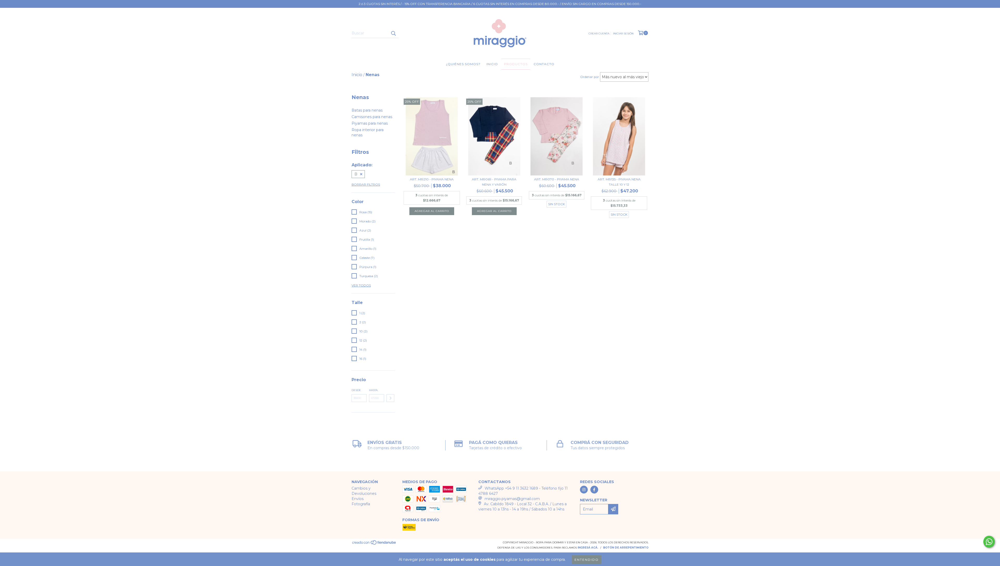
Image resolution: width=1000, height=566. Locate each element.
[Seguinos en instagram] (584, 490)
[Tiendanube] (374, 544)
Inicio (492, 64)
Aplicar (390, 398)
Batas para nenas (367, 110)
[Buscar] (393, 33)
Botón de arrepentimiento (625, 547)
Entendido (586, 560)
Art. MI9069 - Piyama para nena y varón (494, 181)
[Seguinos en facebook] (594, 490)
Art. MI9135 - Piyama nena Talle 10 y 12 (619, 181)
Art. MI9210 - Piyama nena (432, 179)
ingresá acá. (588, 547)
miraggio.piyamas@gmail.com (512, 498)
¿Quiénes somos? (463, 64)
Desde (356, 390)
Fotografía (361, 504)
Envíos (358, 498)
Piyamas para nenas (370, 123)
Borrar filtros (366, 184)
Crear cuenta (599, 33)
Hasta (373, 390)
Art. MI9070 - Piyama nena (556, 179)
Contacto (544, 64)
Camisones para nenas (372, 116)
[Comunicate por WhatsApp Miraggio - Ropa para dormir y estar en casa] (989, 542)
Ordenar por (589, 77)
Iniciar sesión (623, 33)
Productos (516, 64)
